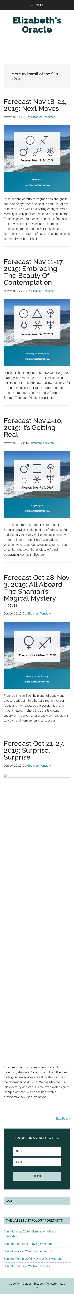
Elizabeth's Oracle (37, 25)
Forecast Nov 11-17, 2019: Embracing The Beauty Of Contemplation (34, 272)
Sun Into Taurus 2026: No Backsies (27, 1266)
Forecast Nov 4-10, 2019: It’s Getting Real (33, 427)
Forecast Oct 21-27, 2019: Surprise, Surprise (34, 750)
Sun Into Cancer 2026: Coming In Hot (28, 1251)
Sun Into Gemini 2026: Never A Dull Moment (33, 1259)
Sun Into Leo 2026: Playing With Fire (28, 1244)
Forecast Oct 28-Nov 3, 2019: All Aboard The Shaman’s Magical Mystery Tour (36, 591)
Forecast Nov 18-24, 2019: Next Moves (35, 104)
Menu (39, 5)
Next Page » (63, 1118)
